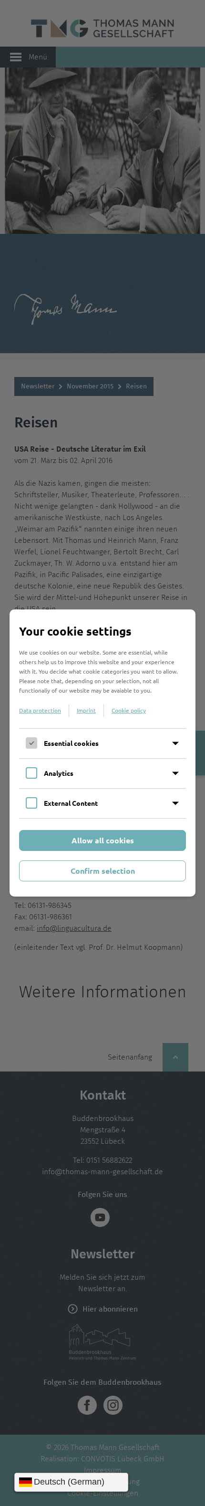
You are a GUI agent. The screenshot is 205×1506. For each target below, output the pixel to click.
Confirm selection (103, 871)
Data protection (40, 710)
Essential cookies (71, 743)
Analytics (58, 773)
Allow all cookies (103, 840)
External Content (71, 803)
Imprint (86, 710)
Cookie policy (129, 710)
